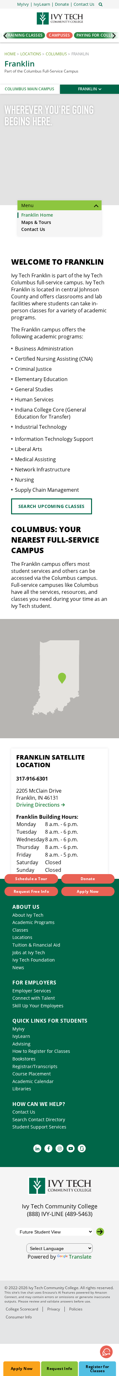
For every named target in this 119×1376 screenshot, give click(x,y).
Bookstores (24, 1059)
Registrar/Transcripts (34, 1066)
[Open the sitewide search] (100, 4)
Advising (21, 1044)
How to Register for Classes (41, 1051)
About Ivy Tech (27, 915)
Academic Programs (33, 922)
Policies (76, 1309)
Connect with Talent (33, 998)
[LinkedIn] (37, 1148)
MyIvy (18, 1029)
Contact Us (33, 229)
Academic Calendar (33, 1081)
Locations (30, 54)
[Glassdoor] (82, 1148)
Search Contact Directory (38, 1119)
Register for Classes (97, 1368)
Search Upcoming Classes (51, 506)
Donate (88, 878)
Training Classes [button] (24, 35)
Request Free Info (31, 891)
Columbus (56, 54)
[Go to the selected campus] (100, 1232)
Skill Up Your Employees (37, 1006)
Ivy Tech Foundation (33, 960)
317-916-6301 (32, 778)
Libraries (21, 1089)
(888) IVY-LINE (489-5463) (59, 1214)
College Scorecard (22, 1309)
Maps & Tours (36, 222)
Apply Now (21, 1368)
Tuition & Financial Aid (36, 945)
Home (10, 54)
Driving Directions (38, 804)
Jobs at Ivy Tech (28, 952)
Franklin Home (37, 215)
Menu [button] (27, 205)
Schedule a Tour (31, 878)
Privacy (53, 1309)
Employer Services (31, 991)
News (18, 967)
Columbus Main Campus (29, 89)
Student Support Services (39, 1127)
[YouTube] (71, 1148)
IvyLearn (21, 1036)
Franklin (87, 89)
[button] (83, 4)
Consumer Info (19, 1317)
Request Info (59, 1368)
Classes (20, 930)
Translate (80, 1256)
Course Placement (31, 1074)
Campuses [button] (59, 35)
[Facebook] (48, 1148)
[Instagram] (59, 1148)
